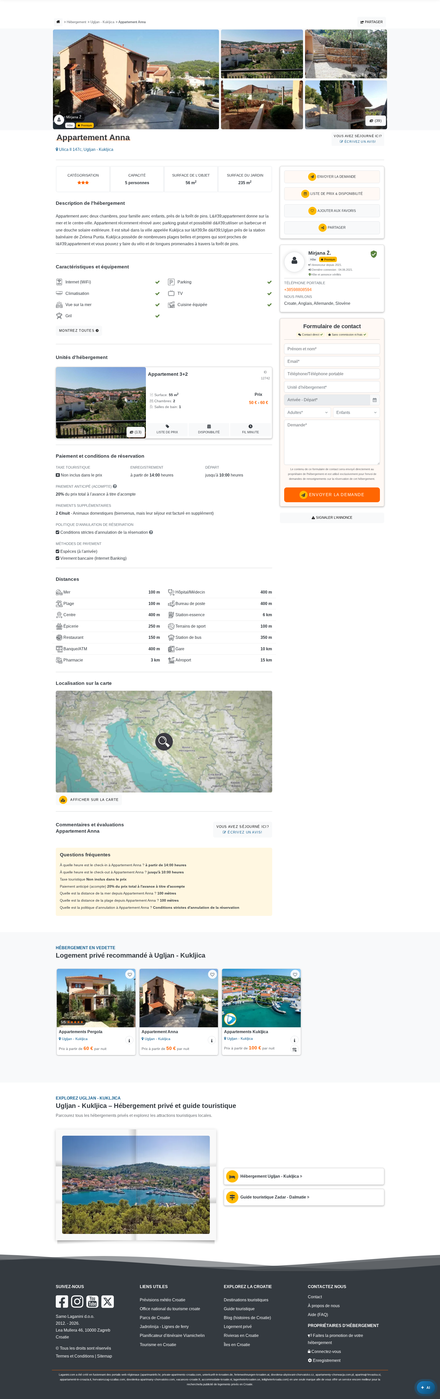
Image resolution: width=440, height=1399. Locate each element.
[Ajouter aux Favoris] (129, 974)
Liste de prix (167, 432)
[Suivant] (126, 998)
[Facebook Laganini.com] (62, 1301)
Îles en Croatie (237, 1345)
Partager (373, 22)
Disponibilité (209, 432)
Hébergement (76, 22)
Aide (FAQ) (318, 1315)
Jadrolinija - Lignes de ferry (164, 1326)
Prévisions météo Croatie (162, 1300)
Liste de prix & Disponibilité (336, 194)
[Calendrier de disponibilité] (295, 1049)
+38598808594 (298, 289)
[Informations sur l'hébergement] (129, 1040)
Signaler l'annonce (333, 518)
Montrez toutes (77, 331)
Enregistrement (326, 1360)
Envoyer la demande (336, 177)
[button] (164, 741)
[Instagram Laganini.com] (77, 1301)
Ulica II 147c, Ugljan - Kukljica (85, 149)
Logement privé (238, 1326)
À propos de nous (324, 1306)
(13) (137, 432)
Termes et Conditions (75, 1356)
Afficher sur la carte (94, 800)
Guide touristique (239, 1309)
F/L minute (250, 432)
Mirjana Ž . (75, 117)
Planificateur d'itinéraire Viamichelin (172, 1335)
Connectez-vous (325, 1351)
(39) (378, 121)
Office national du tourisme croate (170, 1309)
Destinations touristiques (246, 1300)
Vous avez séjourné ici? (358, 138)
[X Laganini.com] (107, 1301)
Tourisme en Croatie (158, 1345)
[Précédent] (65, 998)
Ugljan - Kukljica (102, 22)
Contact (315, 1297)
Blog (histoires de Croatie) (247, 1318)
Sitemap (104, 1356)
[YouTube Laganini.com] (92, 1301)
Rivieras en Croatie (241, 1335)
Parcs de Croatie (155, 1318)
